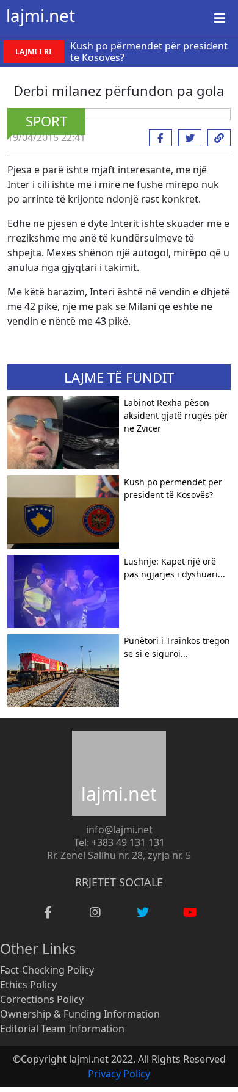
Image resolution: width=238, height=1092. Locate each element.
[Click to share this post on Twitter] (186, 137)
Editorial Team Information (62, 1028)
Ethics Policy (28, 984)
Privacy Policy (119, 1073)
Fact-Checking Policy (47, 970)
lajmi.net (40, 15)
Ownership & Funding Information (80, 1014)
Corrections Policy (42, 999)
